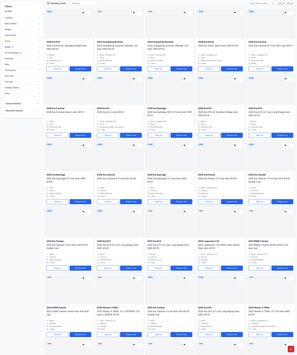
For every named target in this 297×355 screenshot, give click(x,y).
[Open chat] (291, 349)
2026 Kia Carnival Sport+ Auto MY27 (65, 112)
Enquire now (80, 69)
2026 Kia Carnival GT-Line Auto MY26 (116, 178)
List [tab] (283, 3)
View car (57, 69)
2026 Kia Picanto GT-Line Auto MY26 (217, 178)
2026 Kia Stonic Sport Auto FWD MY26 (218, 45)
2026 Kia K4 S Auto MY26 (110, 112)
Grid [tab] (291, 3)
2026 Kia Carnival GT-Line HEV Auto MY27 (270, 45)
